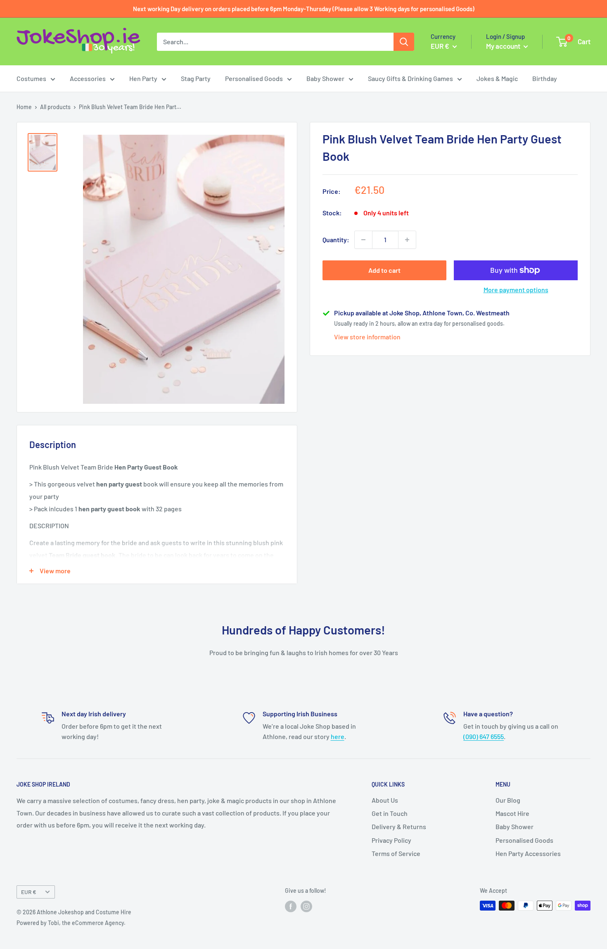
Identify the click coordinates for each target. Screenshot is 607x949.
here (337, 736)
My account (504, 46)
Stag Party (196, 78)
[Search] (404, 42)
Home (24, 106)
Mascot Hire (512, 813)
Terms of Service (396, 853)
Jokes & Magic (497, 78)
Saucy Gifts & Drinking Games (410, 78)
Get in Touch (390, 813)
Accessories (88, 78)
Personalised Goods (254, 78)
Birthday (544, 78)
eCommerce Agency (98, 922)
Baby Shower (325, 78)
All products (55, 106)
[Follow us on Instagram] (306, 906)
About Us (385, 800)
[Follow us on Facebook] (290, 906)
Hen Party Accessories (528, 853)
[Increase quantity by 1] (407, 239)
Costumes (31, 78)
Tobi (53, 922)
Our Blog (508, 800)
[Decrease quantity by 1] (363, 239)
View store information (367, 337)
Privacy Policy (391, 840)
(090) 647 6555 (483, 736)
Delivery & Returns (399, 826)
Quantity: (335, 239)
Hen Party (143, 78)
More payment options (516, 289)
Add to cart (384, 270)
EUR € (28, 891)
